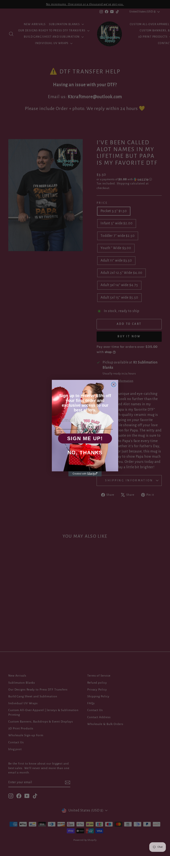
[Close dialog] (113, 384)
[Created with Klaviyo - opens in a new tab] (85, 473)
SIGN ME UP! (85, 438)
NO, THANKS (85, 452)
